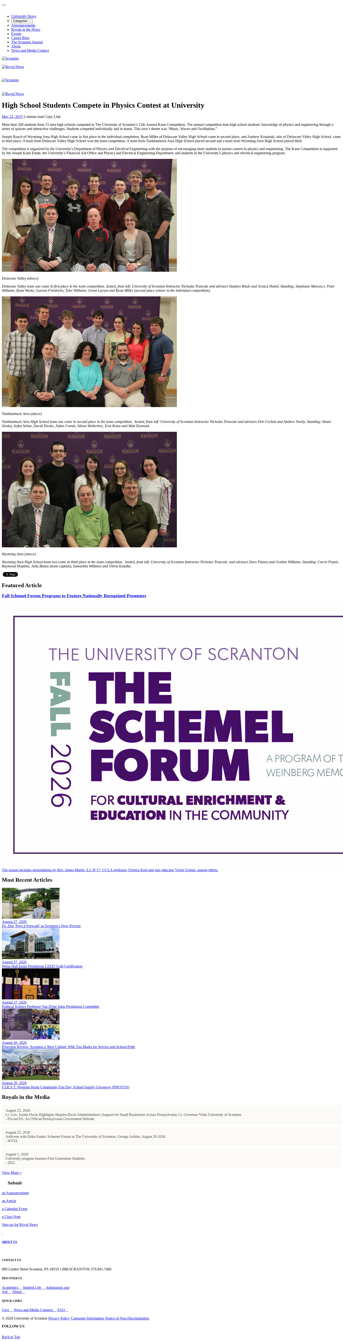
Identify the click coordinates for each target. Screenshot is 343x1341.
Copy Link (53, 117)
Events (16, 34)
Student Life (32, 1288)
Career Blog (20, 38)
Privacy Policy (59, 1318)
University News (23, 16)
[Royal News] (13, 67)
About (16, 46)
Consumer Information (87, 1318)
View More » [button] (11, 1173)
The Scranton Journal (27, 42)
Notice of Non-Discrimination (127, 1318)
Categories (20, 21)
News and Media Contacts (34, 1310)
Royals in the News (25, 29)
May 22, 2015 (12, 117)
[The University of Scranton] (10, 58)
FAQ (61, 1310)
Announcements (23, 25)
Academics (10, 1288)
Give (6, 1310)
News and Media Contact (30, 50)
